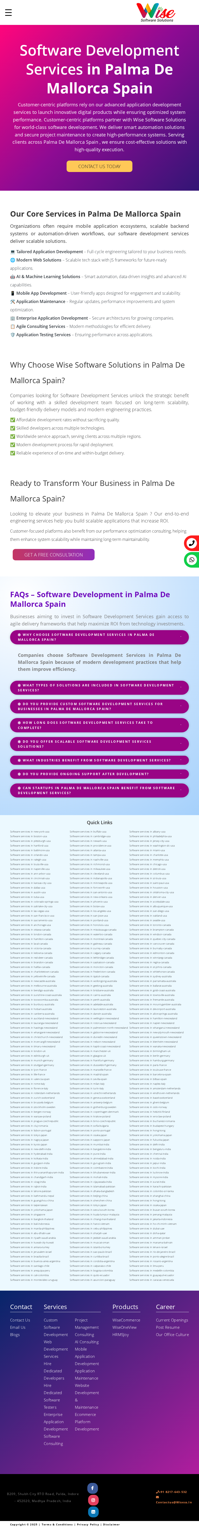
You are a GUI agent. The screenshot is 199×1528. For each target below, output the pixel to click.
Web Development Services (56, 1349)
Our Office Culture (172, 1334)
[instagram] (93, 1500)
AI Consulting (87, 1341)
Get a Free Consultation (53, 555)
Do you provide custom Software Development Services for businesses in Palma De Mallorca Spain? (90, 706)
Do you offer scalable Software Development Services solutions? (85, 744)
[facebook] (92, 1488)
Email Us (17, 1327)
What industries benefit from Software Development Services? (96, 760)
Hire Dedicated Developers (54, 1371)
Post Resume (168, 1327)
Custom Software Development (56, 1327)
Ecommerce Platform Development (87, 1421)
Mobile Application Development (87, 1356)
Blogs (15, 1334)
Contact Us (20, 1320)
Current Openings (172, 1320)
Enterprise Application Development (56, 1421)
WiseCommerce (126, 1320)
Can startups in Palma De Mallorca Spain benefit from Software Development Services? (96, 790)
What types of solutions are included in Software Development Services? (96, 687)
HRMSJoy (120, 1334)
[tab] (99, 639)
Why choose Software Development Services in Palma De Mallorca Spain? (86, 637)
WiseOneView (124, 1327)
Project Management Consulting (87, 1327)
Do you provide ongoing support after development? (85, 774)
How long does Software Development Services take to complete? (85, 725)
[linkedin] (93, 1511)
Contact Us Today (99, 166)
